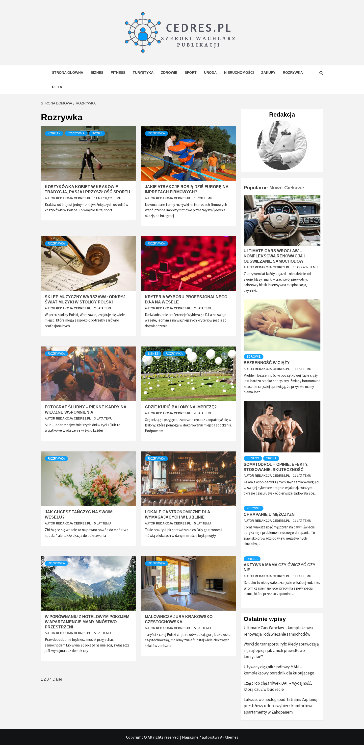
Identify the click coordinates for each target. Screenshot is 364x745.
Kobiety (54, 133)
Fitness (118, 72)
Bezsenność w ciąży (267, 363)
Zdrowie (169, 72)
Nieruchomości (239, 72)
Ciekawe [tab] (294, 187)
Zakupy (268, 72)
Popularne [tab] (256, 187)
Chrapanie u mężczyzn (269, 514)
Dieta (57, 87)
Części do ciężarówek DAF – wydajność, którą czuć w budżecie (278, 686)
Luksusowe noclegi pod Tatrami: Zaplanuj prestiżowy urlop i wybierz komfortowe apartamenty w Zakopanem (280, 706)
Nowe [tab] (276, 187)
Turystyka (143, 72)
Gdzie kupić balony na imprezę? (181, 407)
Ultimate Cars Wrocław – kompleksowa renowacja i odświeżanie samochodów (274, 256)
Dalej (57, 679)
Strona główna (67, 72)
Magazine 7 (191, 737)
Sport (191, 72)
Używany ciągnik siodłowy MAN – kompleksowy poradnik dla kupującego (279, 670)
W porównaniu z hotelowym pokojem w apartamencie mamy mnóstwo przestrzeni (87, 622)
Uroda (210, 72)
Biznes (97, 72)
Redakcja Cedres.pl (74, 198)
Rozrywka (293, 72)
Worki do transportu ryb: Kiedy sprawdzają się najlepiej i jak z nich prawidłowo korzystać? (281, 650)
